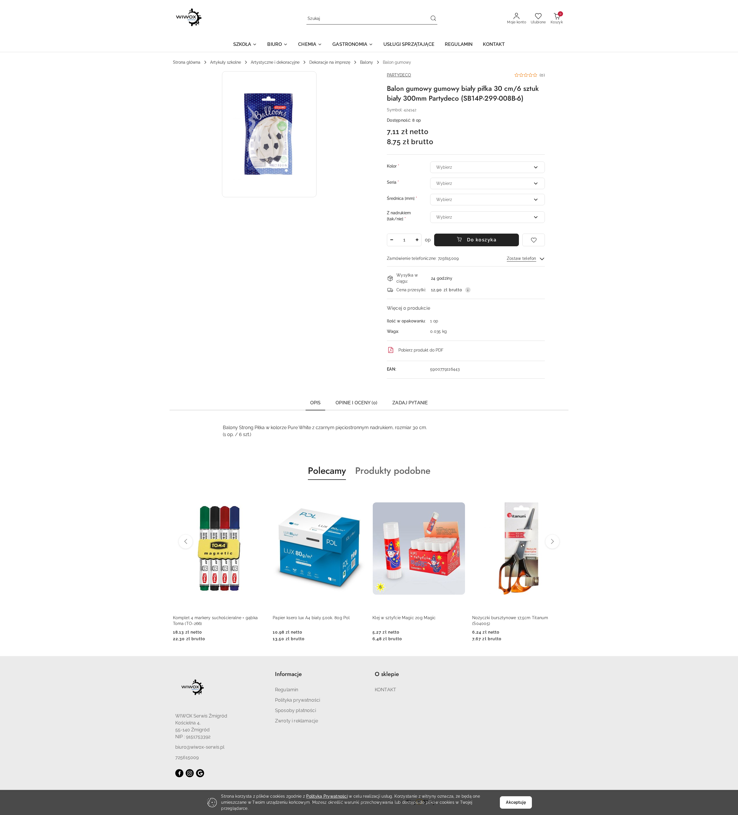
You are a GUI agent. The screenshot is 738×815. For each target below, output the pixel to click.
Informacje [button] (288, 674)
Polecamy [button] (327, 470)
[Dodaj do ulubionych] (533, 240)
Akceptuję (516, 802)
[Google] (200, 773)
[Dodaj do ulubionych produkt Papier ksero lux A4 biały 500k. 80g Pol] (359, 493)
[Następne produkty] (552, 541)
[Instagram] (190, 773)
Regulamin (286, 689)
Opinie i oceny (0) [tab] (356, 402)
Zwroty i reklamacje (296, 721)
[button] (245, 44)
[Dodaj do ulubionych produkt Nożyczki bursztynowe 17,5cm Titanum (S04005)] (558, 493)
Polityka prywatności (297, 700)
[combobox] (487, 167)
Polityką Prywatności (327, 796)
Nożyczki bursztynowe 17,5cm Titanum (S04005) (510, 620)
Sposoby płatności (295, 710)
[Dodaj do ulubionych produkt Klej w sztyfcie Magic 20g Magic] (458, 493)
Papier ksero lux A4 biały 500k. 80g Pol (311, 617)
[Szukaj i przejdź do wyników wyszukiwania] (433, 18)
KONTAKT (385, 689)
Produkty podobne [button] (392, 470)
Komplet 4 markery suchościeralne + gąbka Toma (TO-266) (215, 620)
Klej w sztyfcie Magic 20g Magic (404, 617)
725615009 (187, 757)
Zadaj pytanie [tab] (410, 402)
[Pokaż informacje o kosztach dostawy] (468, 290)
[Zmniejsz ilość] (391, 240)
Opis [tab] (315, 402)
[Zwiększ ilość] (417, 240)
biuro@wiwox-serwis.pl (199, 747)
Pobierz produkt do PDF (420, 350)
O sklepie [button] (387, 674)
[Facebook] (179, 773)
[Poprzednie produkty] (185, 541)
